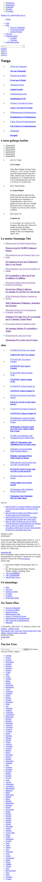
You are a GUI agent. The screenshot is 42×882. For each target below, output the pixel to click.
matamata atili (6, 552)
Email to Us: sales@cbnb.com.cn (13, 15)
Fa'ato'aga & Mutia (17, 30)
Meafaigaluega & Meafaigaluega (18, 618)
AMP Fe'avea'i (13, 629)
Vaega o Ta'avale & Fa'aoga (16, 616)
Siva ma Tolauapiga (17, 27)
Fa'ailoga (13, 40)
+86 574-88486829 (13, 573)
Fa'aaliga (13, 38)
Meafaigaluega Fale (13, 614)
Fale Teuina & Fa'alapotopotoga (17, 620)
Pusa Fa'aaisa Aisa (30, 631)
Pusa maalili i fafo (7, 631)
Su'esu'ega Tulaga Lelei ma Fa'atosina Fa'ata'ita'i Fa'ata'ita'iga (23, 290)
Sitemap (4, 629)
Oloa (7, 25)
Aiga (7, 23)
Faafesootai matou (12, 42)
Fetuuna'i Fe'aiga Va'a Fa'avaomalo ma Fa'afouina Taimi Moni (23, 318)
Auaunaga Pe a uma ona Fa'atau (22, 340)
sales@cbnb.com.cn (13, 577)
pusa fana (18, 631)
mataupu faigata (13, 633)
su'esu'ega (26, 559)
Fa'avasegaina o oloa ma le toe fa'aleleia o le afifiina (20, 276)
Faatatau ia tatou (12, 36)
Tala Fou (9, 34)
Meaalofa (9, 623)
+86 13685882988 (12, 575)
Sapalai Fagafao (16, 32)
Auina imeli (5, 637)
